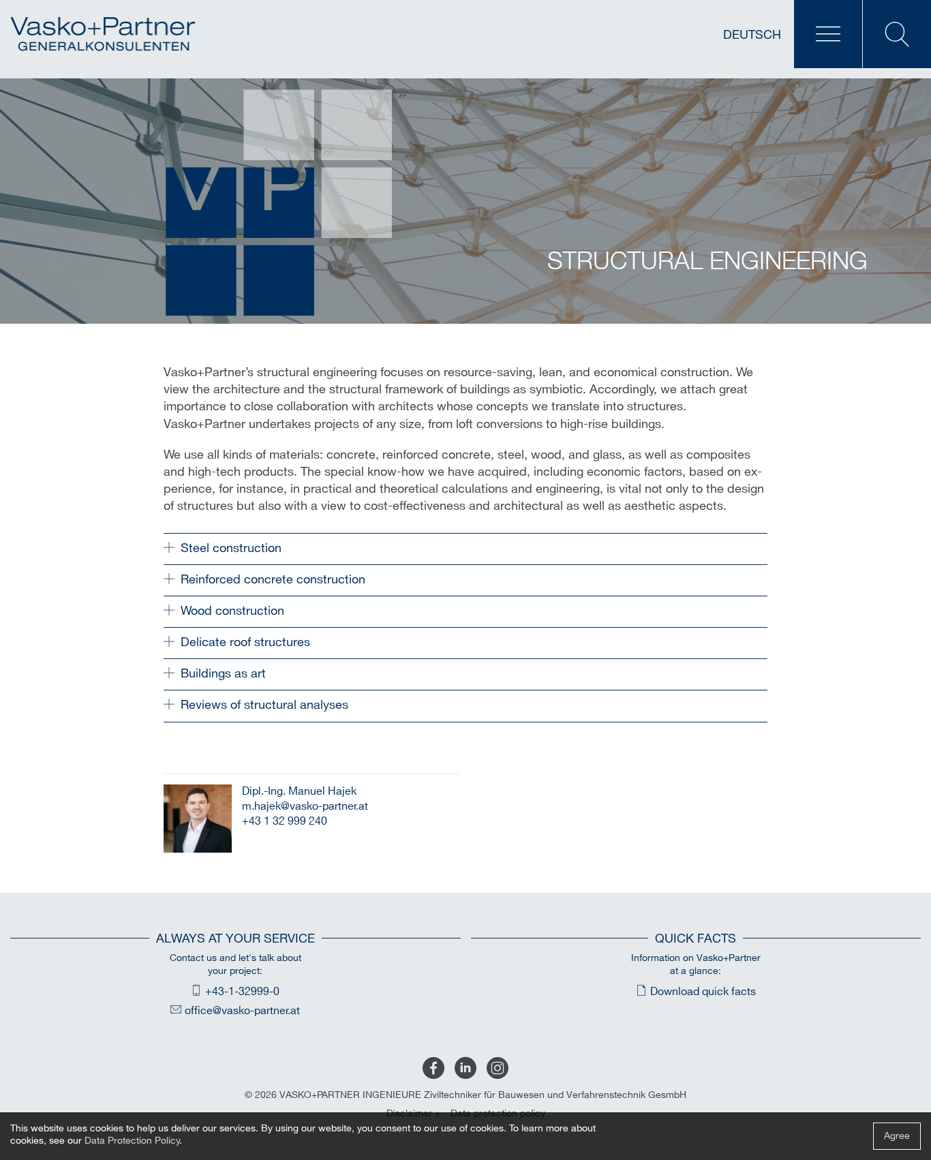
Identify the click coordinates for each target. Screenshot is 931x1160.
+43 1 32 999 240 (284, 821)
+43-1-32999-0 (242, 992)
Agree (897, 1135)
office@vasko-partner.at (242, 1011)
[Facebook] (433, 1069)
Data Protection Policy (132, 1140)
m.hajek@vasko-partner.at (305, 807)
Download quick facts (703, 992)
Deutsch (752, 35)
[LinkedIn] (465, 1069)
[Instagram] (497, 1069)
